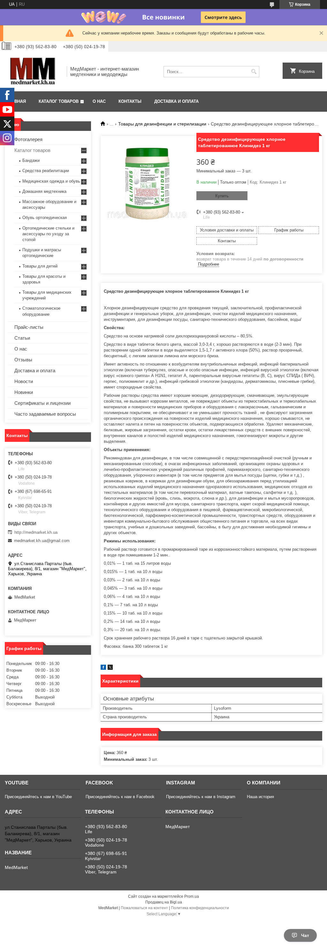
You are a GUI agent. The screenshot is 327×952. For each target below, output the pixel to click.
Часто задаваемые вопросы (45, 414)
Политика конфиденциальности (200, 908)
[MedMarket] (33, 71)
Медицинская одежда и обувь (51, 181)
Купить (222, 195)
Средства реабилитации (45, 170)
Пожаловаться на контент (144, 908)
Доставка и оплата (176, 101)
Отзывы (23, 359)
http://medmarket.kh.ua (35, 532)
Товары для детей (39, 266)
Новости (23, 381)
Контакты (129, 101)
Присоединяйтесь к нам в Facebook (120, 796)
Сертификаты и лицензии (42, 403)
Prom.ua (191, 896)
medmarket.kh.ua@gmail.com (42, 540)
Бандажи (31, 160)
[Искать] (253, 71)
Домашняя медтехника (44, 191)
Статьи (22, 338)
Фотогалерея (28, 139)
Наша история (260, 796)
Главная (16, 101)
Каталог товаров (59, 101)
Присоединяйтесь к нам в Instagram (200, 796)
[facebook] (103, 668)
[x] (110, 668)
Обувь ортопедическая (44, 217)
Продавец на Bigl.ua (163, 902)
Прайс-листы (28, 327)
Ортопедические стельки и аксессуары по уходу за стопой (48, 234)
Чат (305, 935)
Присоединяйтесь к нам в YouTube (38, 796)
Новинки (23, 392)
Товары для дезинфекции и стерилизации (162, 123)
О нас (99, 101)
